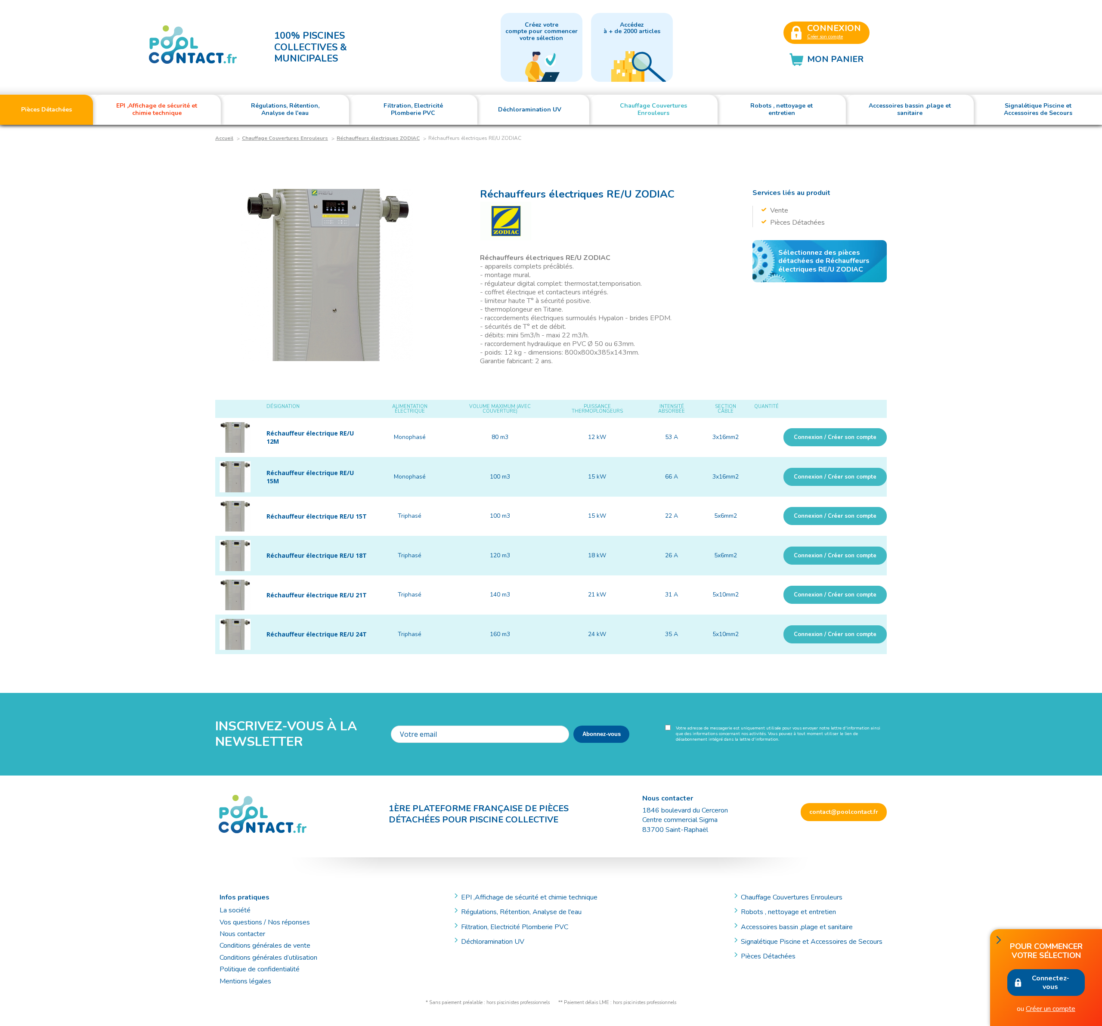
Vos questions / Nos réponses (265, 922)
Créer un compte (1050, 1009)
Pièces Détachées (768, 956)
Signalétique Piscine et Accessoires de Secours (811, 941)
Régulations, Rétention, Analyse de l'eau (521, 912)
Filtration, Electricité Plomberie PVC (514, 927)
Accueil (224, 138)
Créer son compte (825, 37)
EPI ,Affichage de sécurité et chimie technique (529, 897)
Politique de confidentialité (260, 969)
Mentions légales (245, 981)
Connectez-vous (1050, 982)
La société (235, 910)
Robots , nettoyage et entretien (788, 912)
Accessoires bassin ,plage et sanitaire (797, 927)
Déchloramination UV (496, 941)
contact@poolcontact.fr (843, 812)
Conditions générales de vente (265, 945)
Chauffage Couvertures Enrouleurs (285, 138)
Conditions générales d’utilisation (268, 957)
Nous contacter (242, 934)
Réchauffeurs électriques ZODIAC (378, 138)
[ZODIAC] (506, 221)
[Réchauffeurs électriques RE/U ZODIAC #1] (327, 275)
